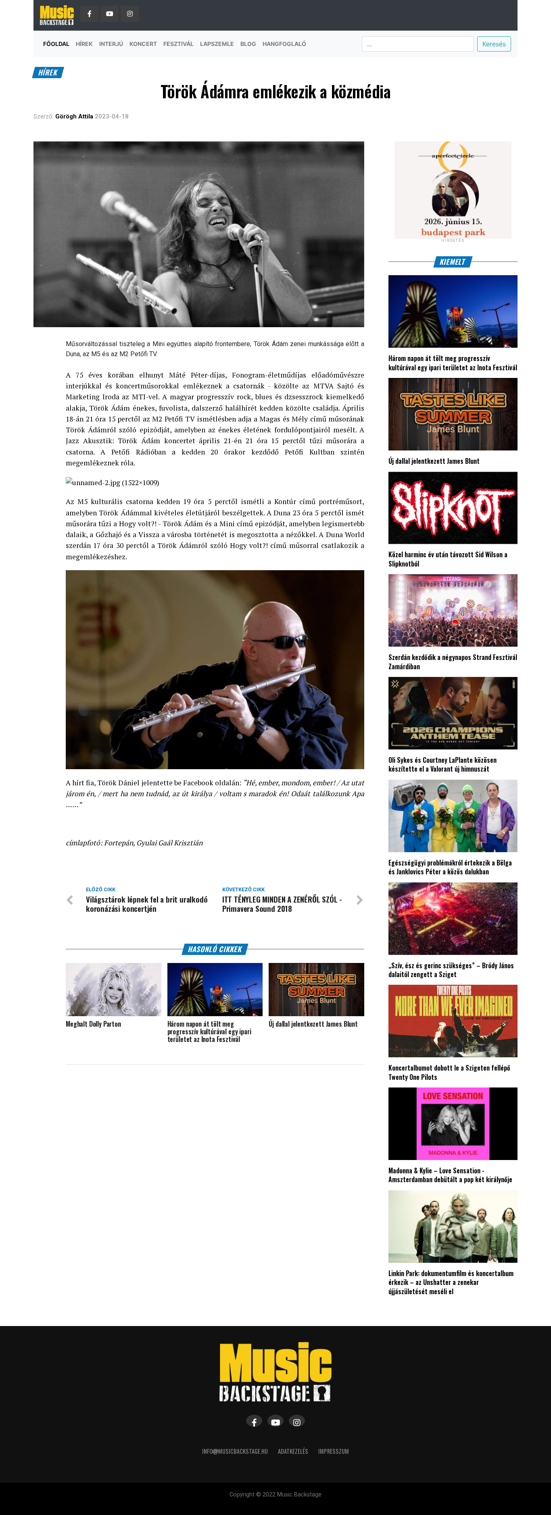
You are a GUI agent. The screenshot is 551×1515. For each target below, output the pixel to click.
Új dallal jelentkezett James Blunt (434, 461)
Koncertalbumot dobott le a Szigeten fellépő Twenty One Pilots (449, 1072)
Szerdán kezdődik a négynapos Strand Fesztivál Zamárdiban (452, 661)
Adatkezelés (293, 1451)
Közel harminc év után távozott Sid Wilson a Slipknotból (447, 559)
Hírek (84, 43)
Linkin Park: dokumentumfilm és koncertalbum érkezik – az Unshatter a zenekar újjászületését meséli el (450, 1282)
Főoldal (56, 43)
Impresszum (333, 1451)
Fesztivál (178, 43)
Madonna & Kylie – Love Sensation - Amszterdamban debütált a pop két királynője (450, 1175)
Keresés (494, 44)
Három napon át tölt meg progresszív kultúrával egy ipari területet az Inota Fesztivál (452, 362)
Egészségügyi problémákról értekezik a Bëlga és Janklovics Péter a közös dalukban (450, 867)
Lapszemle (217, 43)
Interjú (111, 43)
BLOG (248, 43)
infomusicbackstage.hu (235, 1451)
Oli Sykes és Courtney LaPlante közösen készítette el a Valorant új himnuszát (442, 764)
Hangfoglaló (284, 43)
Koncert (143, 43)
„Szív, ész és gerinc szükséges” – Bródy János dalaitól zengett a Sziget (451, 970)
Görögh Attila (74, 116)
